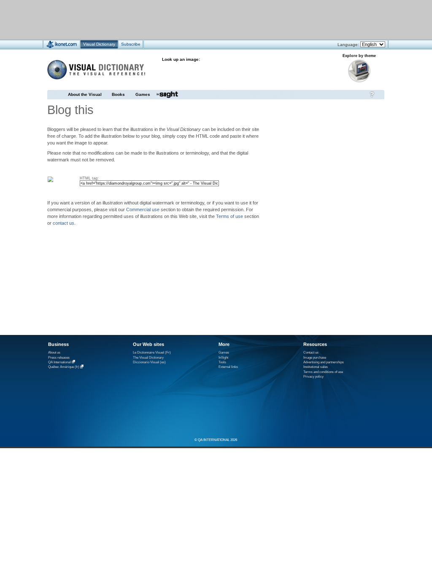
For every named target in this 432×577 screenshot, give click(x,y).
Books (118, 94)
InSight (223, 357)
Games (142, 94)
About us (54, 352)
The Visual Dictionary (148, 357)
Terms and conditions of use (323, 372)
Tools (222, 362)
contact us (63, 223)
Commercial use (142, 209)
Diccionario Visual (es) (149, 362)
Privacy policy (313, 376)
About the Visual (85, 94)
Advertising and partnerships (323, 362)
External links (228, 367)
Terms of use (229, 216)
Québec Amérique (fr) (63, 367)
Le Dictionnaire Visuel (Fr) (152, 352)
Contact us (311, 352)
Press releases (59, 357)
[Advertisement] (191, 19)
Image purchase (314, 357)
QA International (59, 362)
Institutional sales (315, 367)
